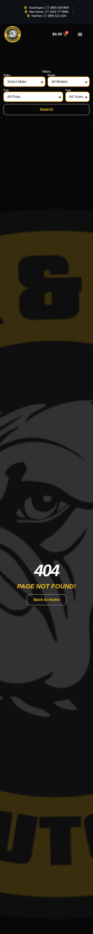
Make (6, 75)
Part (6, 90)
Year (68, 90)
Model (51, 75)
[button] (80, 34)
